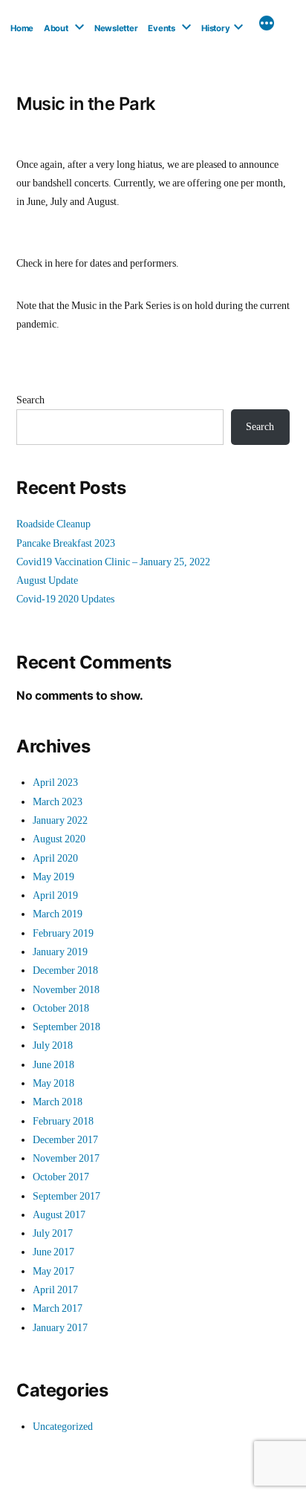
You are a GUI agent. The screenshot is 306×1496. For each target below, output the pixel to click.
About (56, 28)
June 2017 (53, 1252)
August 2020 (59, 839)
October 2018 (61, 1008)
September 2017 (66, 1196)
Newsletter (116, 28)
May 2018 (53, 1083)
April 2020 (55, 858)
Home (21, 28)
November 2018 (66, 989)
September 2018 (66, 1027)
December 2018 (65, 970)
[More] (267, 25)
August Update (47, 580)
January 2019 (60, 952)
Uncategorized (63, 1426)
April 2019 (55, 895)
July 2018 (53, 1045)
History (215, 28)
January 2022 (60, 820)
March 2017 (57, 1308)
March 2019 (57, 914)
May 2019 (53, 877)
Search (30, 400)
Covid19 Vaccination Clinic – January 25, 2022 (113, 562)
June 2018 (53, 1064)
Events (161, 28)
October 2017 (61, 1177)
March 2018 (57, 1102)
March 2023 (57, 802)
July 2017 (53, 1233)
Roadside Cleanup (53, 524)
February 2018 (63, 1121)
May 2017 (53, 1271)
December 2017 (65, 1140)
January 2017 (60, 1327)
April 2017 (55, 1290)
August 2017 (59, 1215)
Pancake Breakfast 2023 (65, 543)
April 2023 (55, 782)
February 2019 (63, 933)
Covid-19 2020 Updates (65, 599)
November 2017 (66, 1158)
